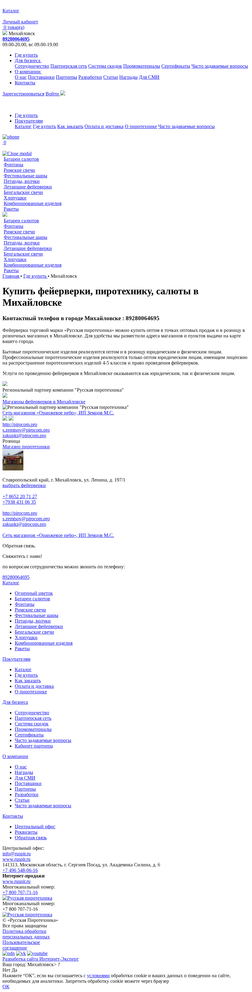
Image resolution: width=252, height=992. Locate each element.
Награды (128, 77)
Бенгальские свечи (23, 192)
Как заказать (70, 126)
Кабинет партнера (34, 745)
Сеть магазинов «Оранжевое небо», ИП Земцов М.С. (58, 412)
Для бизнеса (28, 60)
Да (14, 970)
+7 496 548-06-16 (20, 870)
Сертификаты (175, 66)
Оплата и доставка (104, 126)
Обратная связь (31, 837)
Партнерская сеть (68, 66)
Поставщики (41, 77)
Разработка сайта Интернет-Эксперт (40, 959)
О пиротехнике (141, 126)
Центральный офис (35, 826)
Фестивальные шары (25, 175)
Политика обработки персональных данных (26, 934)
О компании (28, 71)
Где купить (26, 55)
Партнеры (66, 77)
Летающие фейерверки (28, 186)
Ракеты (11, 209)
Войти (52, 93)
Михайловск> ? (43, 964)
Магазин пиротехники (26, 446)
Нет (6, 970)
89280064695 (16, 39)
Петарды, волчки (22, 181)
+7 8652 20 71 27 (19, 496)
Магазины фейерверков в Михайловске (43, 401)
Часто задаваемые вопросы (219, 66)
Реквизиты (26, 832)
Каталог (23, 126)
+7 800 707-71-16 (20, 892)
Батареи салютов (21, 159)
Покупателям (29, 120)
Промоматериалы (141, 66)
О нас (21, 77)
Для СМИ (149, 77)
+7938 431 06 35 (19, 502)
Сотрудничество (32, 66)
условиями (98, 975)
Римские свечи (19, 170)
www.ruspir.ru (16, 859)
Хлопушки (15, 197)
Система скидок (105, 66)
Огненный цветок (34, 593)
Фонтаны (13, 164)
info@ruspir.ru (16, 853)
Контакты (25, 82)
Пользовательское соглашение (21, 945)
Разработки (90, 77)
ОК (6, 986)
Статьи (110, 77)
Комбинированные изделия (32, 203)
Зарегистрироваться (23, 93)
